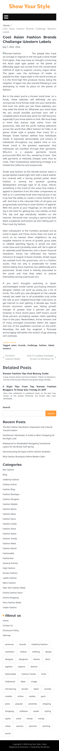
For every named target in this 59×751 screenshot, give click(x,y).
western (7, 348)
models (8, 696)
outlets (32, 696)
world (8, 733)
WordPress (45, 747)
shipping (47, 703)
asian (14, 345)
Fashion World (9, 548)
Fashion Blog (9, 489)
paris (43, 696)
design (48, 651)
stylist (8, 718)
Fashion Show (9, 528)
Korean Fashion (9, 342)
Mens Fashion (9, 582)
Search (6, 407)
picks (7, 703)
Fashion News (9, 514)
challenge (32, 345)
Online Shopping (11, 597)
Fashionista (8, 558)
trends (30, 718)
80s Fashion (8, 469)
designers (23, 659)
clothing (36, 651)
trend (18, 718)
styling (48, 711)
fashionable (10, 674)
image (34, 681)
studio (36, 711)
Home (6, 620)
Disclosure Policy (11, 630)
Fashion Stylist (9, 533)
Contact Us (8, 625)
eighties (8, 666)
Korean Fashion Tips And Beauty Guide (26, 373)
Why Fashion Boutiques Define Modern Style (24, 456)
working (46, 726)
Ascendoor (24, 747)
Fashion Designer (11, 499)
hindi (43, 674)
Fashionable (8, 553)
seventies (32, 703)
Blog (5, 474)
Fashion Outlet (10, 523)
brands (21, 345)
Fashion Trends (10, 538)
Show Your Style (29, 6)
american (9, 644)
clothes (23, 651)
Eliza (18, 46)
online (20, 696)
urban (8, 726)
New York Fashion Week (14, 587)
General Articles (10, 563)
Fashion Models (10, 504)
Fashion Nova (9, 518)
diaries (36, 659)
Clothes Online (10, 484)
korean (25, 688)
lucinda (47, 688)
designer (9, 659)
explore (21, 666)
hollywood (10, 681)
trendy (41, 718)
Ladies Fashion (10, 577)
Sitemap (6, 635)
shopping (9, 711)
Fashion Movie (9, 509)
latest (36, 688)
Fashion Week (9, 543)
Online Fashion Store (13, 592)
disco (47, 659)
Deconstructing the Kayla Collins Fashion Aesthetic (26, 451)
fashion (43, 345)
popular (19, 703)
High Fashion (9, 568)
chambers (9, 651)
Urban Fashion (10, 607)
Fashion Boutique (11, 494)
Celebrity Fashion (11, 479)
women (19, 726)
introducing (10, 688)
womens (33, 726)
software (23, 711)
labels (51, 345)
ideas (23, 681)
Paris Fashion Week (12, 602)
